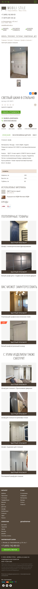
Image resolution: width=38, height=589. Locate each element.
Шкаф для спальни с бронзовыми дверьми (16, 388)
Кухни (3, 504)
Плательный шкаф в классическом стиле (15, 317)
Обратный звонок (10, 120)
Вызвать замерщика (11, 118)
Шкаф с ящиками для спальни (12, 447)
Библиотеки (4, 511)
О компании (23, 493)
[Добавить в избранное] (35, 105)
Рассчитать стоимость (16, 29)
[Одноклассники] (33, 93)
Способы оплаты (6, 536)
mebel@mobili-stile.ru (7, 25)
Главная (4, 40)
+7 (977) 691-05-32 (8, 18)
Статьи (22, 502)
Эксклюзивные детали (21, 135)
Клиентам (5, 521)
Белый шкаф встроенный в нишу (13, 346)
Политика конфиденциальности (10, 574)
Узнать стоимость (10, 112)
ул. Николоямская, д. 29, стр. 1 (9, 21)
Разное (3, 518)
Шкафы (3, 509)
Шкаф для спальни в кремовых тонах (14, 418)
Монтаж (3, 531)
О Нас (22, 490)
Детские (3, 507)
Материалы (23, 498)
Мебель (4, 36)
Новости (22, 504)
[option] (19, 83)
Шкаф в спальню (26, 40)
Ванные (3, 502)
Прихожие (11, 36)
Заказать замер (5, 29)
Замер (3, 529)
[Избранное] (5, 1)
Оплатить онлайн (30, 29)
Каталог (10, 40)
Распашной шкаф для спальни (12, 476)
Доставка (4, 524)
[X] (35, 93)
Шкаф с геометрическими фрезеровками (16, 246)
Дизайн (3, 533)
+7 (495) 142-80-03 (8, 14)
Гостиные (19, 36)
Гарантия (4, 527)
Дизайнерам (25, 521)
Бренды (22, 500)
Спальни (16, 40)
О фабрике (23, 495)
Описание (6, 135)
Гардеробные (28, 36)
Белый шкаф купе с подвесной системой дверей (18, 276)
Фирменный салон (8, 539)
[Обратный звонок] (8, 1)
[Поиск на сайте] (2, 1)
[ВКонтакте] (30, 93)
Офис (2, 515)
